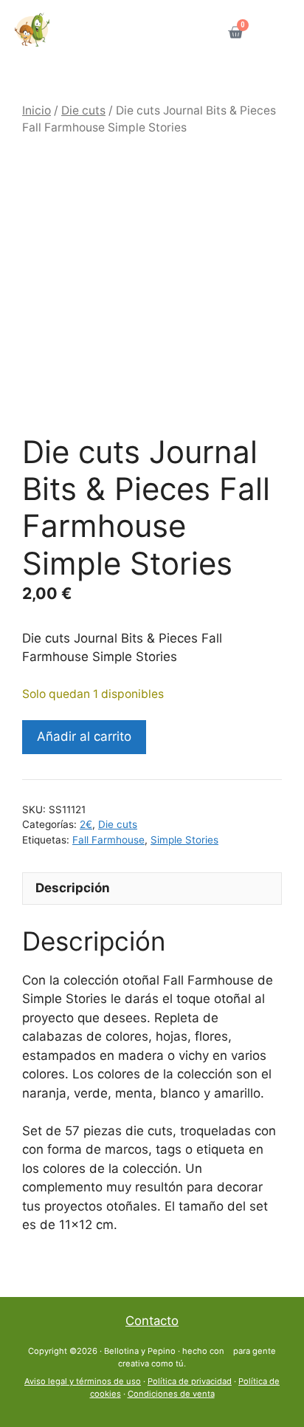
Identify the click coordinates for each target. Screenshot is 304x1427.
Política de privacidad (190, 1381)
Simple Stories (184, 840)
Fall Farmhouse (108, 840)
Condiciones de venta (171, 1394)
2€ (86, 824)
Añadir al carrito (84, 736)
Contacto (152, 1320)
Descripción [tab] (72, 887)
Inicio (36, 110)
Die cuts (83, 110)
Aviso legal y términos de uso (82, 1381)
